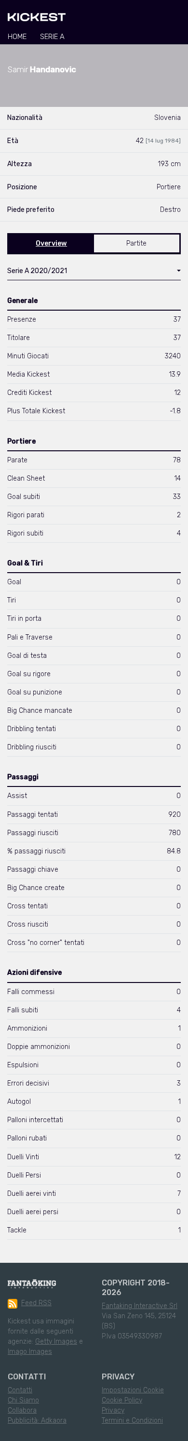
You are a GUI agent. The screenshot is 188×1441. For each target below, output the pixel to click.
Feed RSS (36, 1303)
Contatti (20, 1390)
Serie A (52, 36)
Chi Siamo (23, 1400)
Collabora (22, 1410)
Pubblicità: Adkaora (37, 1420)
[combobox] (94, 273)
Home (17, 36)
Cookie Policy (122, 1400)
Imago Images (30, 1352)
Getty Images (56, 1341)
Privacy (113, 1410)
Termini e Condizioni (132, 1420)
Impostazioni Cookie (133, 1390)
